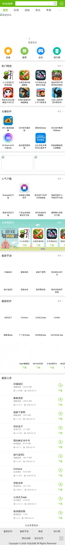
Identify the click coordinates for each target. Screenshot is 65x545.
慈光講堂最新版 (24, 146)
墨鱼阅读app (40, 127)
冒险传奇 (24, 289)
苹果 (48, 10)
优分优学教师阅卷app (57, 128)
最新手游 (24, 531)
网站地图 (26, 538)
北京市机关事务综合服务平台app (40, 146)
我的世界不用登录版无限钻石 (57, 83)
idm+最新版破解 (8, 128)
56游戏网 (7, 3)
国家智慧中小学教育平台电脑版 (57, 196)
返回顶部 (61, 538)
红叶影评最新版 (24, 128)
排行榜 (57, 57)
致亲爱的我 (40, 289)
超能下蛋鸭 (40, 272)
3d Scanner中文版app (8, 146)
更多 (59, 65)
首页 (5, 10)
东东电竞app (40, 335)
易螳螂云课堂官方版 (57, 213)
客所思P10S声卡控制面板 (41, 196)
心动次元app (40, 317)
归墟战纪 (8, 272)
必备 (8, 57)
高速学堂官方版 (8, 213)
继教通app (8, 335)
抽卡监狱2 (8, 289)
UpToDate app (57, 335)
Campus (24, 317)
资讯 (37, 10)
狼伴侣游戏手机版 (57, 290)
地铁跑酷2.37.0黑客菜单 (40, 100)
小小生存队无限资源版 (8, 83)
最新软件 (8, 531)
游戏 (27, 10)
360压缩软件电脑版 (40, 213)
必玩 (40, 57)
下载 (60, 390)
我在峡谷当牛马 (57, 273)
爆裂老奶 (24, 272)
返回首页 (38, 538)
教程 (40, 531)
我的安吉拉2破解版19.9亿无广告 (8, 100)
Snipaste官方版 (8, 196)
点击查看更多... (32, 525)
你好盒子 (8, 317)
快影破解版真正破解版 (57, 146)
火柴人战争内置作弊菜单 (57, 100)
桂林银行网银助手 (24, 196)
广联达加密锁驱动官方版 (24, 213)
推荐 (24, 57)
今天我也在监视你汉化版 (40, 83)
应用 (16, 10)
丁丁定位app (24, 335)
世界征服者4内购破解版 (24, 100)
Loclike (57, 317)
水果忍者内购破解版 (24, 83)
